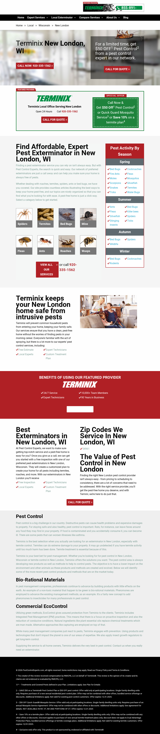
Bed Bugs (115, 169)
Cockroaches (134, 169)
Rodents (114, 263)
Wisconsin (44, 25)
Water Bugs (133, 192)
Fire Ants (115, 173)
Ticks (113, 192)
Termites (132, 187)
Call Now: (34, 65)
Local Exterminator (62, 17)
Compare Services (89, 17)
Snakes (114, 187)
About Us (111, 17)
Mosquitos (133, 178)
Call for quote (116, 69)
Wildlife (114, 244)
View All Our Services (46, 269)
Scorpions (115, 183)
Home (21, 17)
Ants (112, 206)
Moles (113, 178)
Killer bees (132, 211)
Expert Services (36, 17)
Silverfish (132, 183)
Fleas (130, 173)
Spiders (131, 216)
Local (31, 25)
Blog (125, 17)
